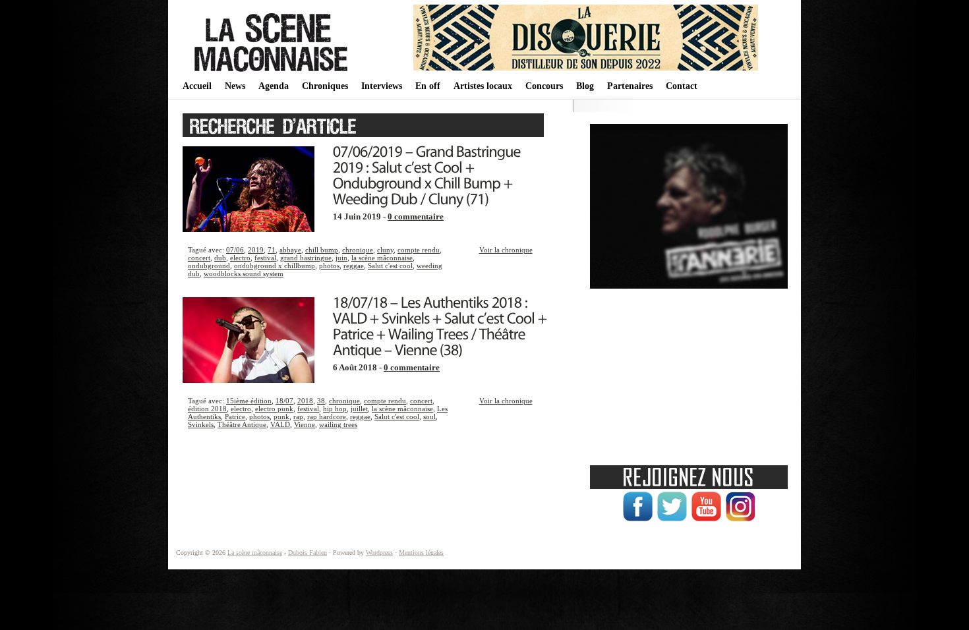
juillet (359, 409)
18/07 (284, 401)
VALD (280, 424)
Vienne (304, 424)
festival (265, 258)
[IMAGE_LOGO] (273, 72)
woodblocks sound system (243, 273)
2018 (305, 401)
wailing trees (338, 424)
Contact (681, 86)
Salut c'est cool (390, 266)
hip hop (335, 409)
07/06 (235, 250)
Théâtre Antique (242, 424)
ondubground (209, 266)
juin (341, 258)
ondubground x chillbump (274, 266)
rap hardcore (326, 416)
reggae (353, 266)
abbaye (290, 250)
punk (281, 416)
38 (321, 401)
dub (220, 258)
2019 (256, 250)
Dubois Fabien (307, 552)
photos (329, 266)
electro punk (274, 409)
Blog (585, 86)
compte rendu (418, 250)
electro (240, 258)
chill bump (321, 250)
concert (199, 258)
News (235, 86)
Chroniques (325, 86)
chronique (357, 250)
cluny (385, 250)
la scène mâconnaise (382, 258)
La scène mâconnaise (254, 552)
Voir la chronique (506, 250)
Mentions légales (421, 552)
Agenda (273, 86)
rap (298, 416)
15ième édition (249, 401)
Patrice (235, 416)
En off (427, 86)
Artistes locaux (483, 86)
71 (272, 250)
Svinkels (201, 424)
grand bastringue (306, 258)
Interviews (381, 86)
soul (429, 416)
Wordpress (379, 552)
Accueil (197, 86)
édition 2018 (207, 409)
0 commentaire (416, 216)
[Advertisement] (689, 372)
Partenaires (630, 86)
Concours (544, 86)
